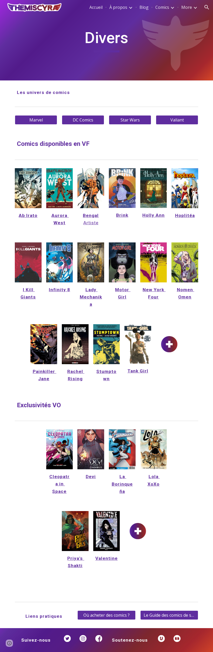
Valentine (106, 558)
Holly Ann (153, 215)
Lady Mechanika (91, 297)
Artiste (90, 222)
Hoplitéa (185, 215)
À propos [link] (118, 7)
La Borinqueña (122, 484)
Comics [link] (162, 7)
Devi (91, 476)
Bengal (91, 215)
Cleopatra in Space (59, 484)
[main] (106, 40)
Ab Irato (28, 215)
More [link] (186, 7)
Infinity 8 (59, 289)
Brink (122, 215)
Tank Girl (138, 370)
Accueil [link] (96, 7)
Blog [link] (144, 7)
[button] (207, 7)
